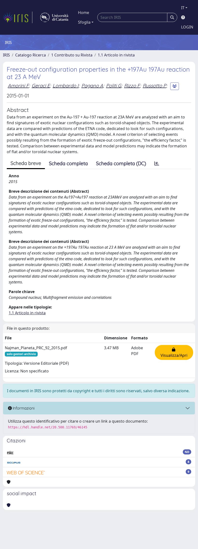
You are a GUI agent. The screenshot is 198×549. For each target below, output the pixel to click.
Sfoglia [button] (84, 22)
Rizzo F (132, 85)
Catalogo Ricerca (30, 55)
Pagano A (92, 85)
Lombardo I (65, 85)
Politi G (113, 85)
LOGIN (187, 27)
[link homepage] (17, 17)
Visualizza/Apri (174, 352)
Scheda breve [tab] (26, 163)
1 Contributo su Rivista (71, 55)
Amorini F (18, 85)
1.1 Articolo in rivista (116, 55)
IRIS (6, 55)
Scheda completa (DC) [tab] (121, 163)
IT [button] (182, 7)
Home (83, 12)
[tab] (156, 163)
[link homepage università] (54, 17)
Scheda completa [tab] (68, 163)
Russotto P (154, 85)
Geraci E (41, 85)
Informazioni (23, 408)
